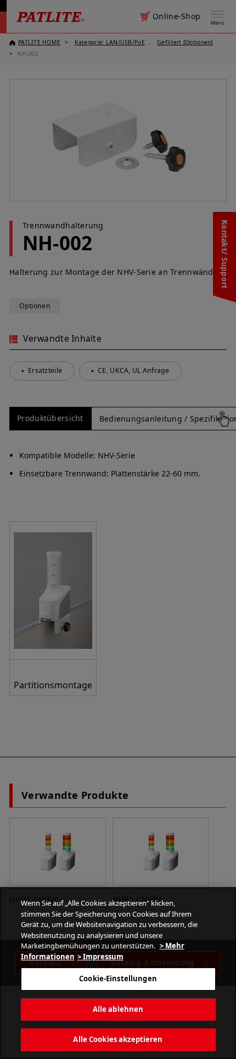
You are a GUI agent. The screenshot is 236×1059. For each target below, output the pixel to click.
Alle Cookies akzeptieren (117, 1039)
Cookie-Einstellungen (118, 978)
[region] (118, 973)
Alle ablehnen (118, 1009)
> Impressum (100, 957)
